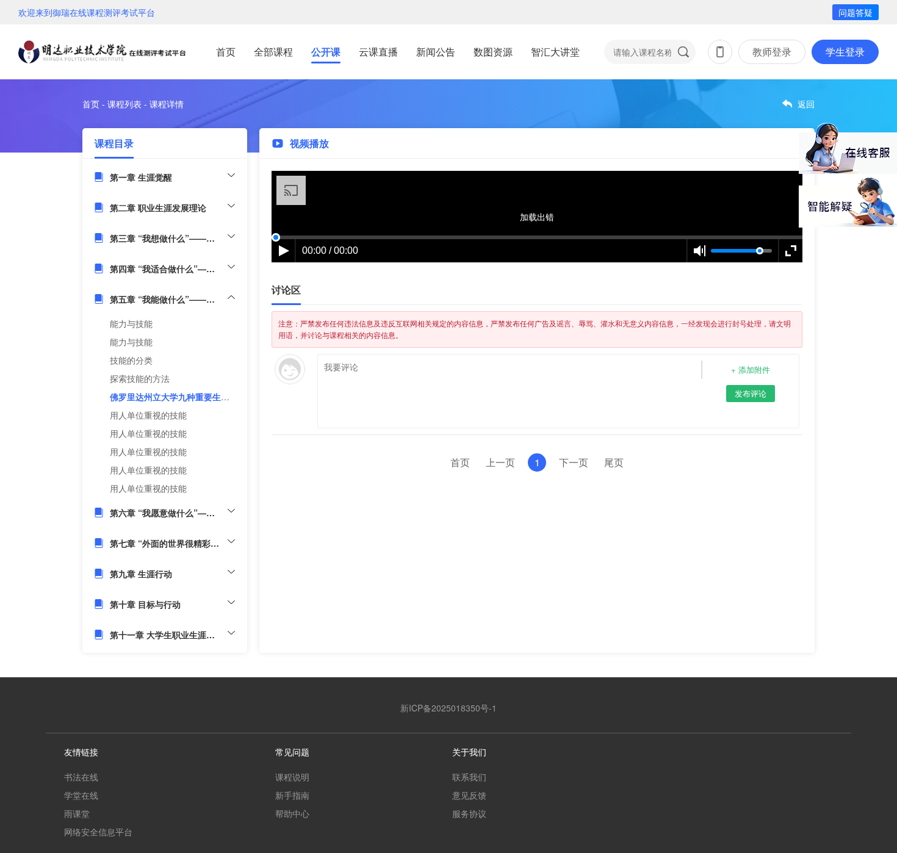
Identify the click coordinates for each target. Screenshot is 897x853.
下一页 (573, 462)
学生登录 (845, 52)
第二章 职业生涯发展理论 (158, 207)
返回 (806, 104)
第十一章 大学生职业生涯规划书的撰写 (172, 634)
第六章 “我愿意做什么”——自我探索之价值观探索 (172, 512)
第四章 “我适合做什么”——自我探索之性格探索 (172, 268)
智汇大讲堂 (555, 52)
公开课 (325, 52)
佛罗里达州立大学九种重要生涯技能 (178, 397)
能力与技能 (131, 323)
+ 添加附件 (750, 369)
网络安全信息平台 (98, 832)
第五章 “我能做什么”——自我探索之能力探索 (172, 299)
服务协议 (469, 813)
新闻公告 (435, 52)
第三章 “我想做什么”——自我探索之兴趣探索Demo (172, 238)
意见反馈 (469, 795)
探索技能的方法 (140, 378)
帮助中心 (292, 813)
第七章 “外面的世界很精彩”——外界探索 (172, 543)
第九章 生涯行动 (141, 573)
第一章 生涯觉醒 (141, 177)
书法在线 (81, 777)
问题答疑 (855, 12)
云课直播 (378, 52)
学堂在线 (81, 795)
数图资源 (493, 52)
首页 (226, 52)
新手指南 (292, 795)
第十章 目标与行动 (145, 604)
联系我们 (469, 777)
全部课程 (273, 52)
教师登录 (771, 52)
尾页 (614, 462)
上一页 (500, 462)
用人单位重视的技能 (148, 415)
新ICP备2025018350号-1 (448, 708)
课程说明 (292, 777)
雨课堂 (77, 813)
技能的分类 (131, 360)
